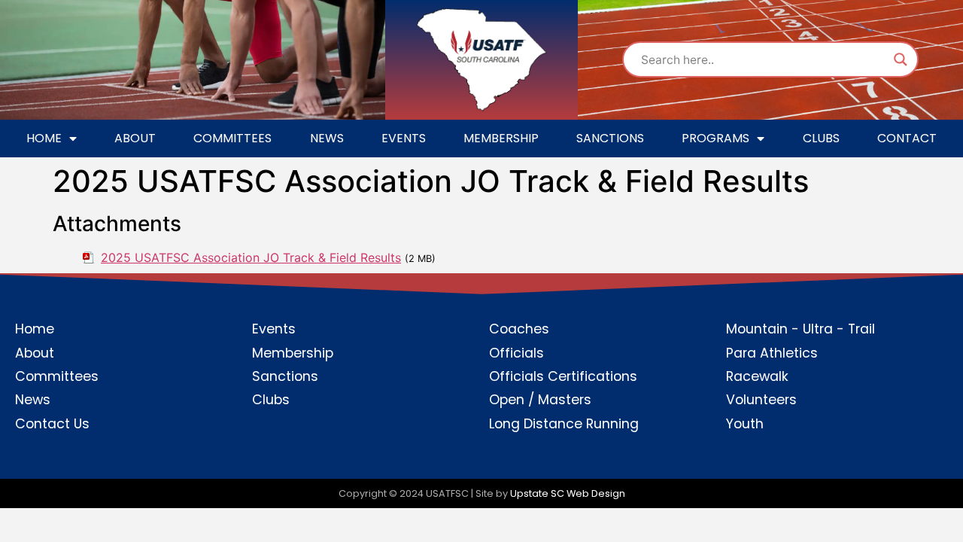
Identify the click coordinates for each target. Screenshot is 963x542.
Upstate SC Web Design (567, 493)
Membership (501, 138)
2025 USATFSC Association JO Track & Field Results (251, 257)
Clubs (821, 138)
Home (44, 138)
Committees (232, 138)
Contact (907, 138)
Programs (715, 138)
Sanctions (610, 138)
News (327, 138)
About (135, 138)
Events (403, 138)
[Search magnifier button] (900, 59)
